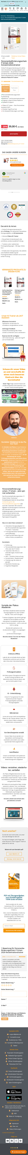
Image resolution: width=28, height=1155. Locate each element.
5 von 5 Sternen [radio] (11, 985)
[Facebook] (12, 1141)
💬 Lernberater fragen (18, 1152)
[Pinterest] (20, 1141)
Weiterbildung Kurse (13, 143)
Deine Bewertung (8, 982)
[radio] (5, 89)
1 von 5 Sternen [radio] (2, 985)
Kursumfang (5, 84)
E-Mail (4, 1005)
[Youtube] (8, 1141)
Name (4, 999)
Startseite (3, 16)
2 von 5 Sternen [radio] (4, 985)
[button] (2, 8)
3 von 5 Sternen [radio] (6, 985)
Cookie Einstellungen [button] (8, 1132)
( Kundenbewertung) (17, 81)
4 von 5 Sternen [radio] (9, 985)
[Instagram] (16, 1141)
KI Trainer (21, 143)
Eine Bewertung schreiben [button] (17, 165)
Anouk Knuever (11, 173)
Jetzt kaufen (14, 134)
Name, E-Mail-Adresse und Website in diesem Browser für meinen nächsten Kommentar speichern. (13, 1014)
